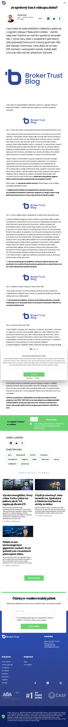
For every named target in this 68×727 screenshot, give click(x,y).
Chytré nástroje (7, 665)
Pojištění (5, 680)
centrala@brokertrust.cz (51, 647)
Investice (5, 674)
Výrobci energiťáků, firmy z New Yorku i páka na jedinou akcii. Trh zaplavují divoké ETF (18, 500)
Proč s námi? (6, 662)
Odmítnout (29, 378)
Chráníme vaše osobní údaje (34, 620)
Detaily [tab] (37, 378)
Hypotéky (5, 677)
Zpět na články (34, 578)
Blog (18, 17)
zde (38, 720)
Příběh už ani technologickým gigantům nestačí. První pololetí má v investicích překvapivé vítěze (17, 548)
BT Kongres (28, 665)
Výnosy (30, 17)
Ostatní (25, 17)
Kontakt (4, 683)
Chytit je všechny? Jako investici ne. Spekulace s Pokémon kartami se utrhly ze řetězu (49, 500)
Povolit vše (34, 374)
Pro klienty (5, 668)
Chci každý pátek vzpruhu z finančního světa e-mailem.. (49, 426)
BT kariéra (5, 671)
